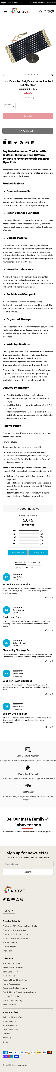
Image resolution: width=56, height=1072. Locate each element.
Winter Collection (11, 942)
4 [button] (28, 74)
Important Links (10, 1012)
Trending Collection (12, 921)
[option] (28, 47)
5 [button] (31, 74)
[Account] (45, 11)
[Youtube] (13, 899)
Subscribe (28, 871)
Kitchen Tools (9, 975)
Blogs (5, 1042)
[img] (28, 574)
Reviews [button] (18, 562)
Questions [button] (33, 562)
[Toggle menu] (5, 11)
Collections (8, 958)
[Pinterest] (21, 899)
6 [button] (34, 74)
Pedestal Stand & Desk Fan (15, 980)
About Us (7, 1037)
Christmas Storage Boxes (14, 930)
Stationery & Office (11, 963)
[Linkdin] (32, 142)
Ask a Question (38, 553)
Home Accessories (11, 984)
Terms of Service (10, 1029)
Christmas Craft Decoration (16, 934)
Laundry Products (11, 996)
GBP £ (8, 910)
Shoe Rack (7, 950)
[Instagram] (27, 142)
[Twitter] (4, 899)
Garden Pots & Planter (13, 967)
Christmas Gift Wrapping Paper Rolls (20, 926)
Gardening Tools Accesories (15, 988)
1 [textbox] (4, 107)
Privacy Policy (9, 1021)
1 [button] (18, 74)
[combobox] (9, 106)
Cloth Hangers (9, 946)
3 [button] (25, 74)
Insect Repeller (10, 1004)
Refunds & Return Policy (14, 1017)
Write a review (18, 553)
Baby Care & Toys (10, 971)
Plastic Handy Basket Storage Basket (20, 992)
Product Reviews (28, 508)
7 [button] (37, 74)
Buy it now (28, 123)
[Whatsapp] (4, 142)
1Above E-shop (29, 98)
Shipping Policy (10, 1025)
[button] (28, 530)
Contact (6, 1033)
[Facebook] (8, 899)
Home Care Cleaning (12, 1000)
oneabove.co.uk (21, 1065)
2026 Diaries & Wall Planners (16, 938)
